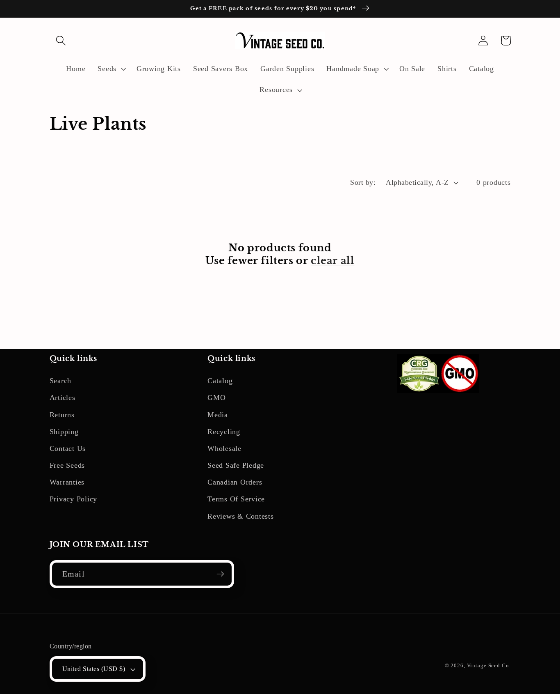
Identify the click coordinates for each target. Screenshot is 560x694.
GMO (216, 397)
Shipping (64, 431)
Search (61, 381)
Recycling (223, 431)
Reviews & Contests (240, 516)
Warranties (67, 482)
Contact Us (68, 448)
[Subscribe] (220, 574)
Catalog (219, 381)
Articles (62, 397)
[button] (61, 40)
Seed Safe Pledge (235, 465)
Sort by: (363, 182)
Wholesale (224, 448)
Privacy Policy (74, 499)
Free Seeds (67, 465)
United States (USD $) (93, 669)
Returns (62, 415)
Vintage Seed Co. (489, 666)
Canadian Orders (234, 482)
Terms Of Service (236, 499)
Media (217, 415)
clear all (332, 261)
